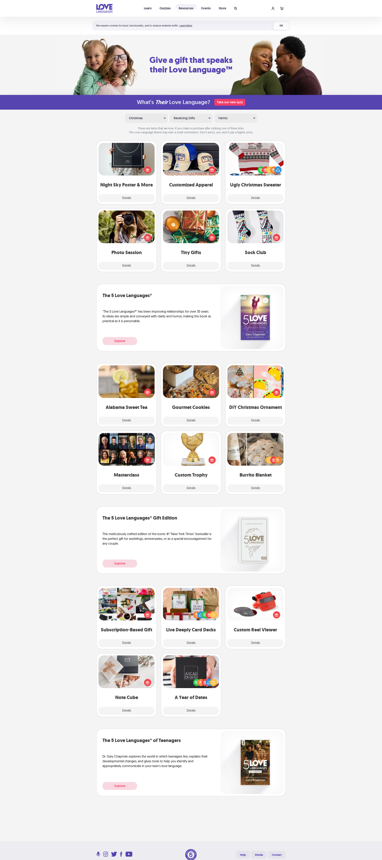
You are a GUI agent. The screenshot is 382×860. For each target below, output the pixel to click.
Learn (148, 8)
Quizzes (165, 8)
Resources (186, 8)
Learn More (185, 25)
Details (126, 198)
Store (222, 8)
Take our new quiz (230, 102)
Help (243, 855)
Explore (119, 341)
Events (206, 8)
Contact (277, 855)
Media (259, 855)
